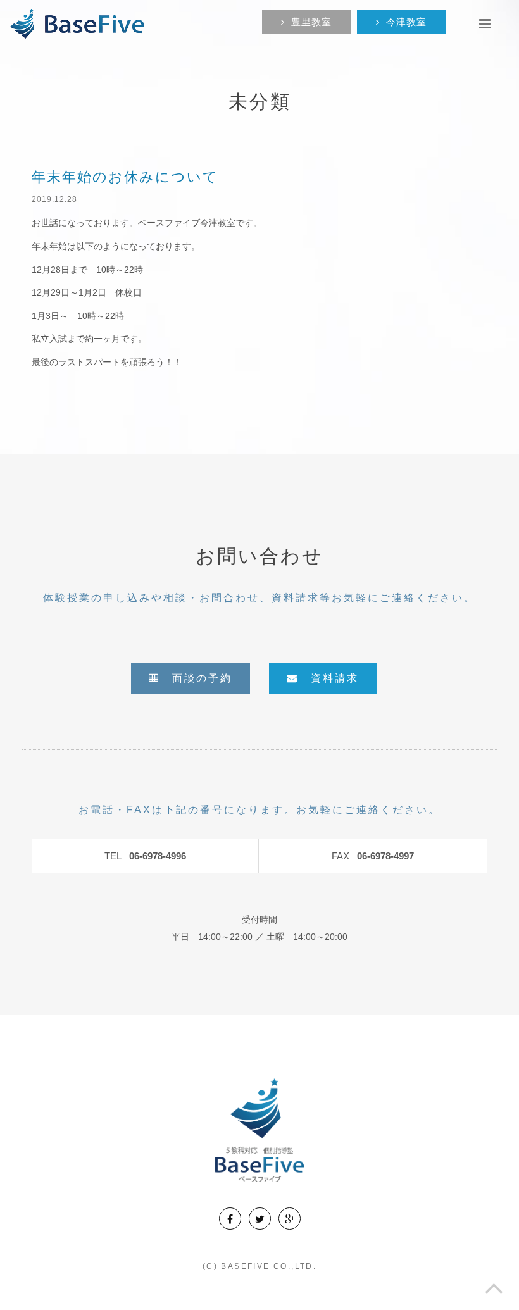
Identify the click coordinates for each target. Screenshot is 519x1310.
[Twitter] (260, 1218)
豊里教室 (311, 21)
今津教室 (406, 21)
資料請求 (329, 678)
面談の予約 (196, 678)
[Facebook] (230, 1218)
